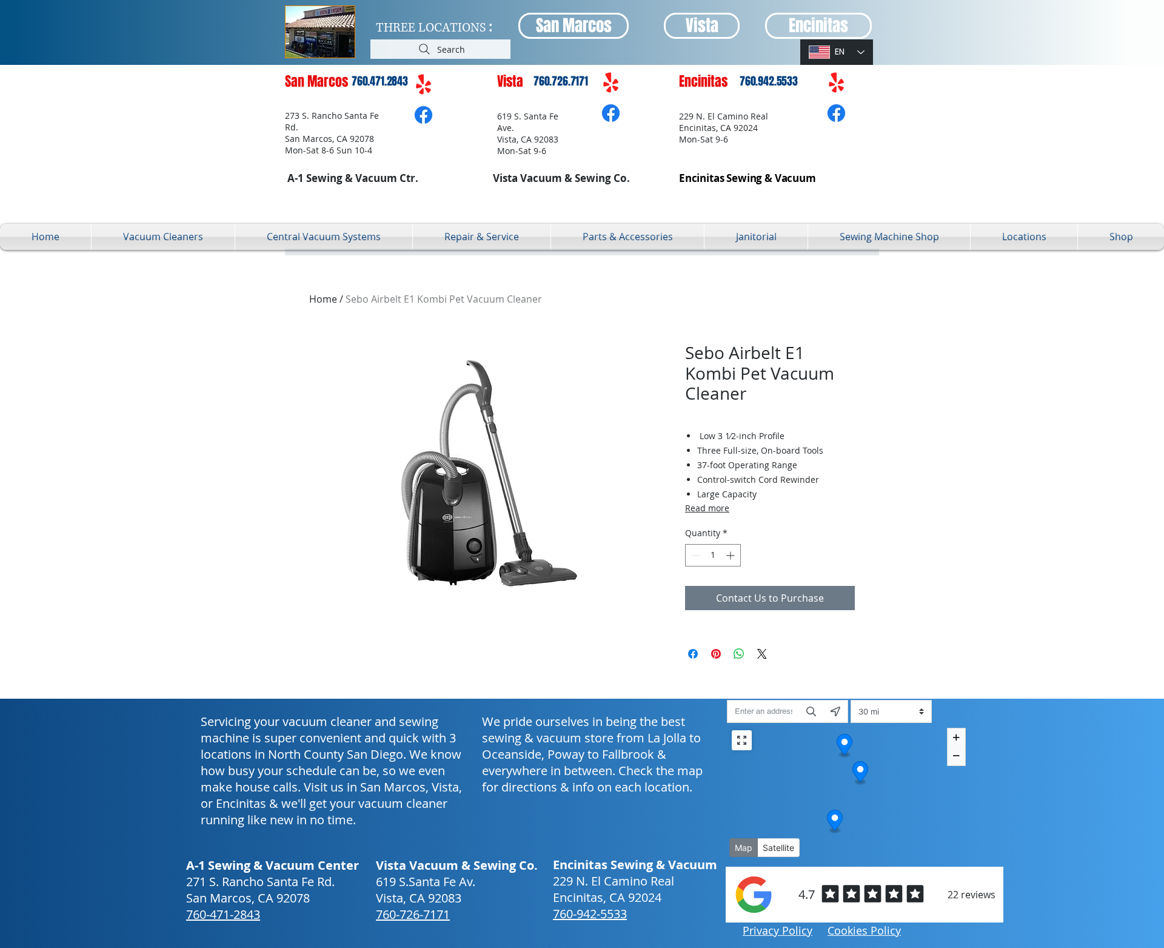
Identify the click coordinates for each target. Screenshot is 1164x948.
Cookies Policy (864, 930)
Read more (707, 508)
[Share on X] (762, 654)
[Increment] (731, 555)
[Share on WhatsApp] (739, 654)
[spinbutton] (713, 555)
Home (323, 299)
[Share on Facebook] (693, 654)
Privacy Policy (777, 930)
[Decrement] (694, 555)
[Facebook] (423, 115)
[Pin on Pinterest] (716, 654)
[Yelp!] (423, 85)
